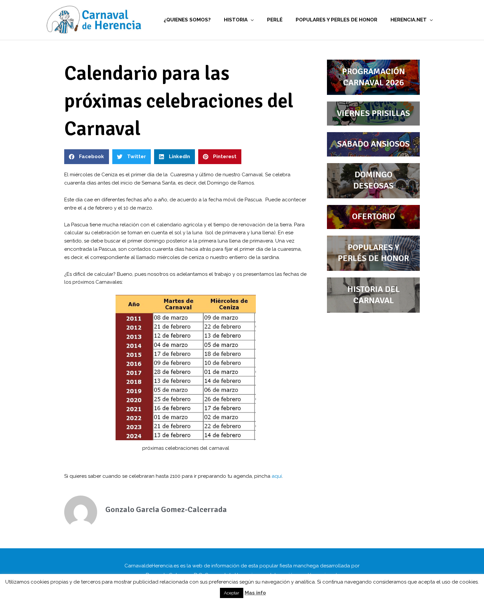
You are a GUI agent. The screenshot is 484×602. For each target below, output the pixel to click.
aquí (277, 476)
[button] (86, 156)
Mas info (255, 593)
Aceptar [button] (231, 592)
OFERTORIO (373, 216)
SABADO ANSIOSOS (373, 144)
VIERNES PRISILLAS (373, 113)
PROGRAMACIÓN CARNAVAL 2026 (373, 77)
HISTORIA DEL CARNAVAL (373, 295)
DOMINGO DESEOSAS (373, 180)
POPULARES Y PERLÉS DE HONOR (373, 253)
